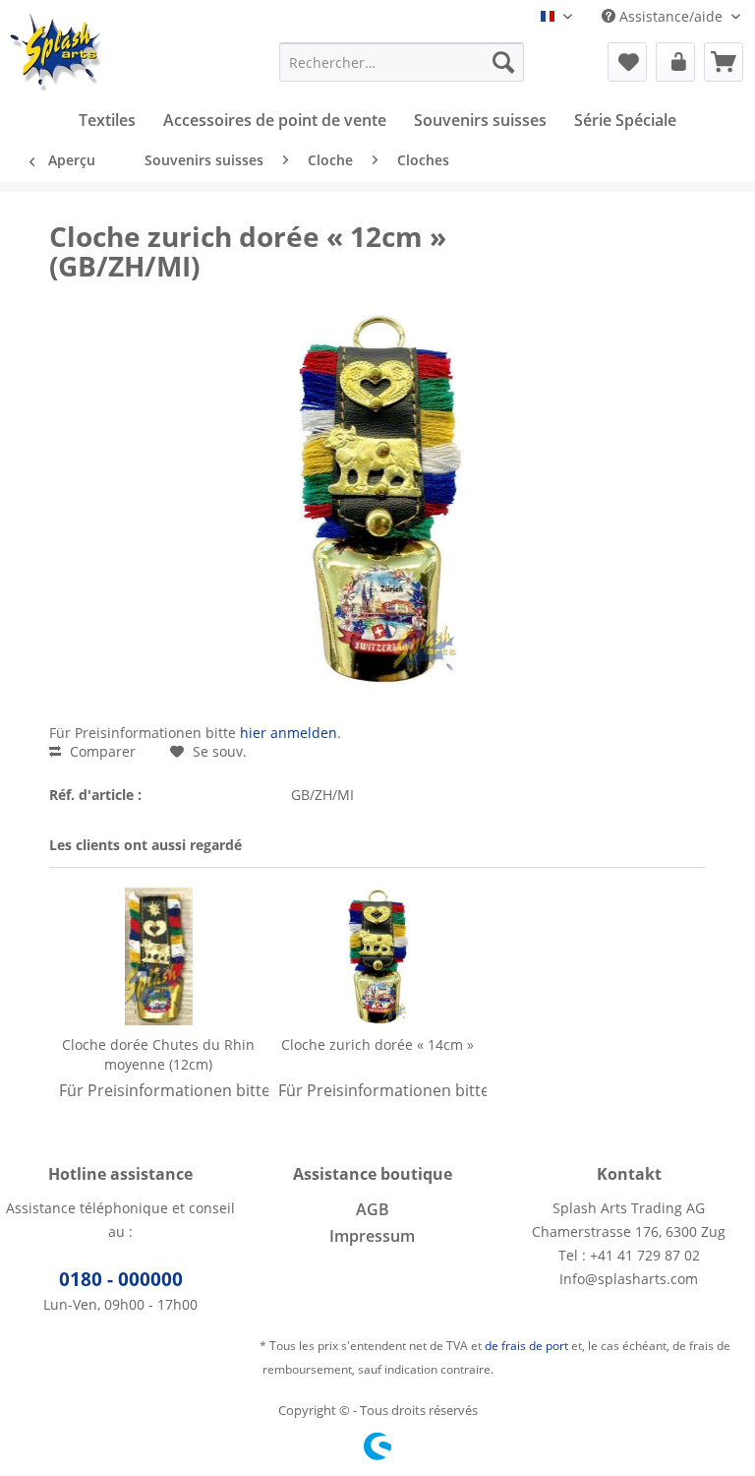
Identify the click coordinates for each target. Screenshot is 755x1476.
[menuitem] (402, 62)
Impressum (372, 1236)
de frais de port (526, 1345)
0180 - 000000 (121, 1279)
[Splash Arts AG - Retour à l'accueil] (56, 52)
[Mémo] (627, 62)
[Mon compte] (675, 62)
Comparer (101, 751)
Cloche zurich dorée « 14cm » (377, 1044)
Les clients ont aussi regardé (145, 844)
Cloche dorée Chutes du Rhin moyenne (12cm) (158, 1054)
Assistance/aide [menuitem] (670, 16)
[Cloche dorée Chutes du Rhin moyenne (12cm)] (159, 956)
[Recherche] (503, 62)
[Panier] (723, 62)
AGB (372, 1209)
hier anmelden (288, 732)
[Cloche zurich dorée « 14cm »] (378, 956)
